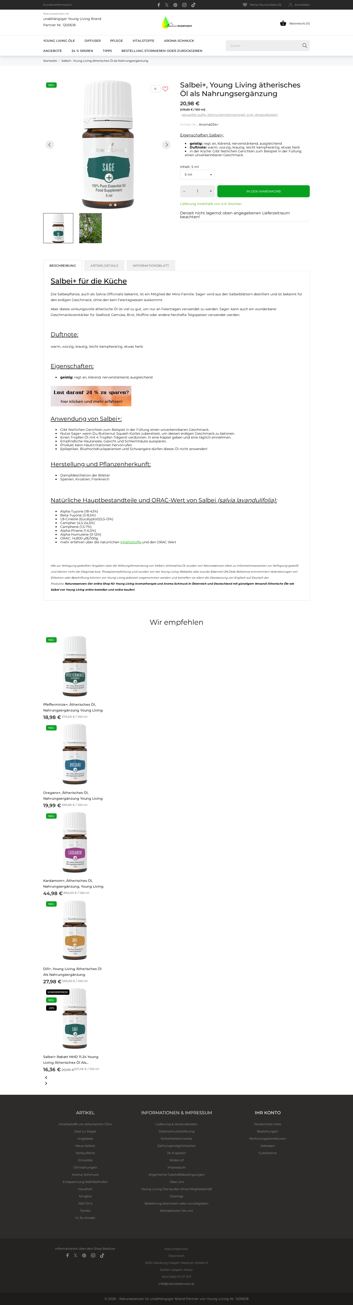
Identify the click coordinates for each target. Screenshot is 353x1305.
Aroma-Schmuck (179, 41)
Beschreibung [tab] (62, 265)
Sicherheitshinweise (176, 1138)
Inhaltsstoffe (131, 542)
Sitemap (176, 1196)
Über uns (177, 1182)
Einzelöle (85, 1160)
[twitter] (167, 5)
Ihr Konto (268, 1112)
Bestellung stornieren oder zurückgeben (162, 51)
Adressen (268, 1146)
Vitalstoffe (143, 41)
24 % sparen (82, 51)
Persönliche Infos (267, 1124)
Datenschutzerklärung (177, 1131)
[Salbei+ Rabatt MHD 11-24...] (100, 1000)
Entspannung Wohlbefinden (85, 1182)
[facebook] (159, 5)
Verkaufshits (85, 1153)
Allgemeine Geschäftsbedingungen (176, 1174)
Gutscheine (268, 1153)
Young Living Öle (59, 41)
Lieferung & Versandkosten (176, 1124)
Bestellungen (267, 1131)
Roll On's (85, 1203)
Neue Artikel (85, 1146)
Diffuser (93, 41)
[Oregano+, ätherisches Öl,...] (100, 736)
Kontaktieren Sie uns (176, 1210)
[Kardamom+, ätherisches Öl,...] (100, 824)
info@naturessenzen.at (176, 1284)
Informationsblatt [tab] (151, 265)
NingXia (85, 1196)
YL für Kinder (85, 1218)
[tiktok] (193, 4)
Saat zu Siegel (85, 1131)
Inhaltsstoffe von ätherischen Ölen (85, 1124)
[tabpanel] (108, 145)
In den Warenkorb (263, 191)
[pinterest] (175, 5)
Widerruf (176, 1160)
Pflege (116, 41)
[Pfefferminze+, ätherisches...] (100, 648)
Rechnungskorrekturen (267, 1138)
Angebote (55, 49)
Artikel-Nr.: (189, 124)
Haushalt (85, 1189)
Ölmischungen (85, 1167)
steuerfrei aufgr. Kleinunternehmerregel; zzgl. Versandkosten (230, 115)
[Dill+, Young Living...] (100, 912)
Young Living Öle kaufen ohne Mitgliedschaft (176, 1189)
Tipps (107, 51)
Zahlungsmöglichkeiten (177, 1146)
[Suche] (305, 45)
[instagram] (184, 5)
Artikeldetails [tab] (104, 265)
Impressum (177, 1167)
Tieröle (85, 1210)
